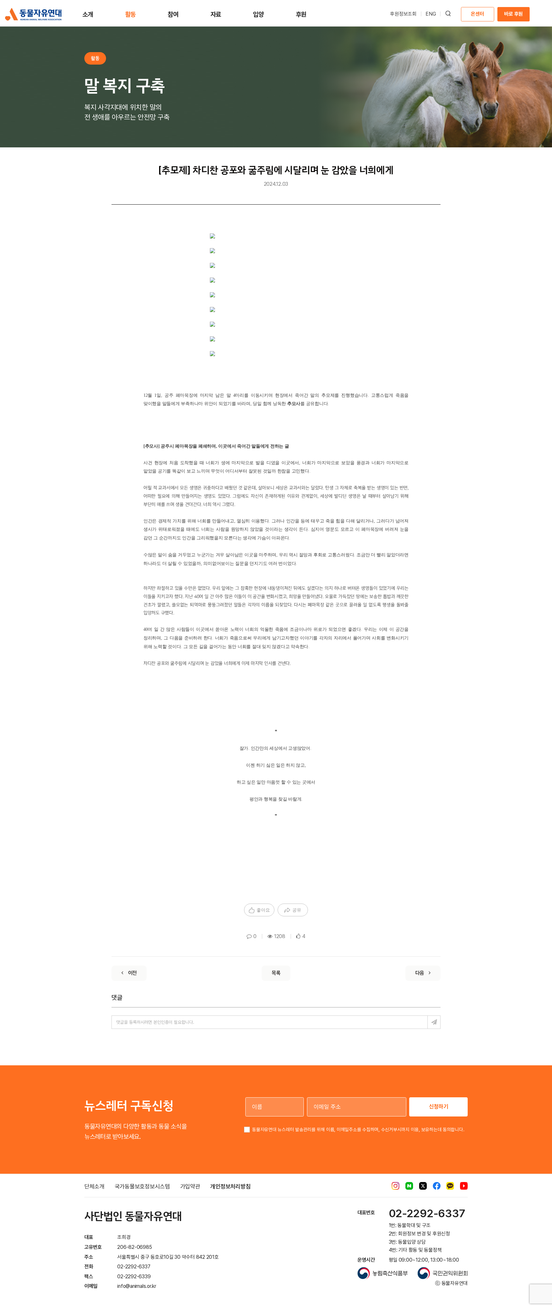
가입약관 (190, 1186)
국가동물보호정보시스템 (142, 1186)
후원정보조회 (403, 14)
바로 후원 (513, 14)
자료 (216, 14)
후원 (301, 14)
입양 (258, 14)
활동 (130, 14)
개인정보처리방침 (230, 1186)
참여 (173, 14)
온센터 (477, 14)
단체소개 (94, 1186)
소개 (87, 14)
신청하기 (438, 1106)
